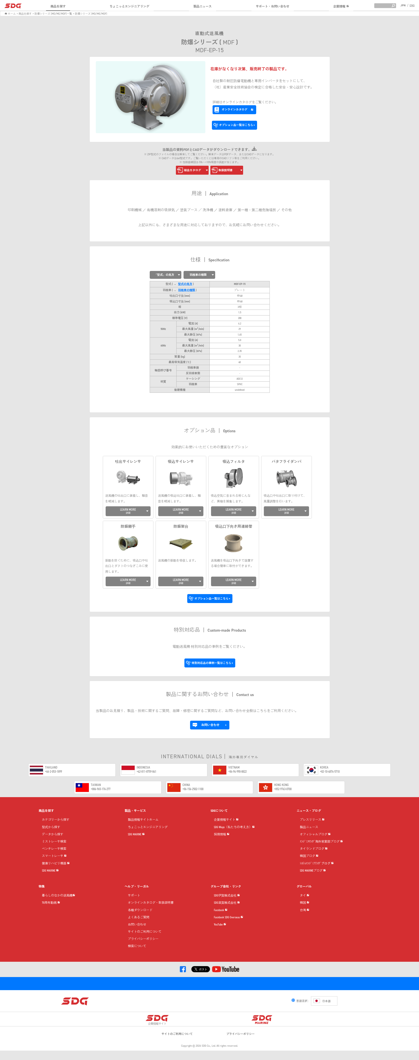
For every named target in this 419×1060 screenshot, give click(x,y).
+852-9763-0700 (283, 789)
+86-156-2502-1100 (192, 789)
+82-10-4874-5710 (330, 771)
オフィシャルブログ (314, 834)
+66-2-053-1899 (53, 771)
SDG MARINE (49, 871)
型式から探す (51, 827)
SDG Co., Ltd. (209, 1046)
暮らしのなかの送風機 (57, 896)
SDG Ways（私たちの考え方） (233, 827)
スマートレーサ (53, 856)
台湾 (303, 910)
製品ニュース (202, 6)
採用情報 (220, 834)
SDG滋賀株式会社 (225, 903)
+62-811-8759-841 (146, 771)
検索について (137, 946)
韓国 (303, 903)
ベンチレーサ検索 (54, 849)
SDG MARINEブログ (311, 871)
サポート (134, 896)
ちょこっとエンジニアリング (129, 6)
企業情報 (339, 6)
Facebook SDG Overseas (227, 917)
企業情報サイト (225, 820)
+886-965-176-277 (100, 789)
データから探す (52, 834)
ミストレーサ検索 (54, 842)
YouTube (218, 925)
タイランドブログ (312, 849)
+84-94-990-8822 (237, 771)
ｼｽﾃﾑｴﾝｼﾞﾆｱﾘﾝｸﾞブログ (315, 863)
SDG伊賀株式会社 (225, 896)
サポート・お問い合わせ (272, 6)
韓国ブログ (308, 856)
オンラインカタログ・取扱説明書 (151, 903)
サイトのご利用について (144, 932)
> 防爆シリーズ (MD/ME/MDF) (90, 14)
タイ (303, 896)
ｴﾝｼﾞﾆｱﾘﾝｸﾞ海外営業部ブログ (320, 842)
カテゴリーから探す (55, 820)
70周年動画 (49, 903)
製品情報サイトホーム (143, 820)
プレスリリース (311, 820)
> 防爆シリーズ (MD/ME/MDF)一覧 (52, 14)
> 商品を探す (24, 14)
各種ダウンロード (140, 910)
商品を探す (58, 6)
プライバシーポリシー (143, 939)
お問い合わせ (137, 925)
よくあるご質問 (138, 917)
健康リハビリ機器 (54, 863)
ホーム (11, 14)
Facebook (219, 910)
